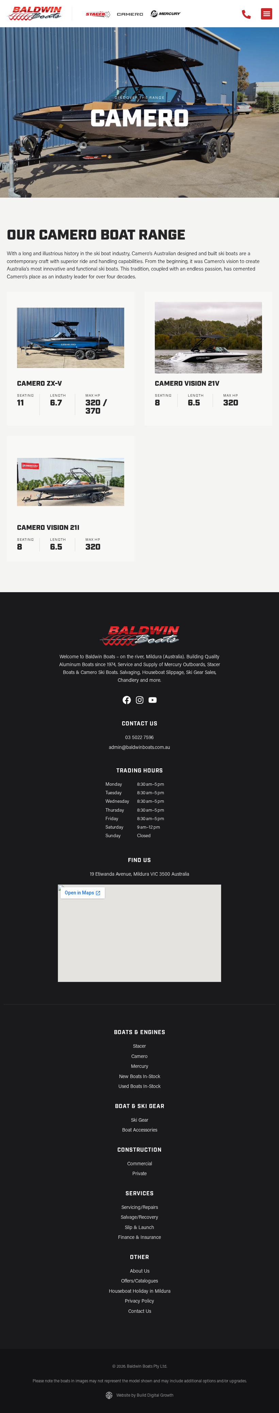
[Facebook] (126, 700)
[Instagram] (139, 700)
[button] (266, 13)
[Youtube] (152, 700)
